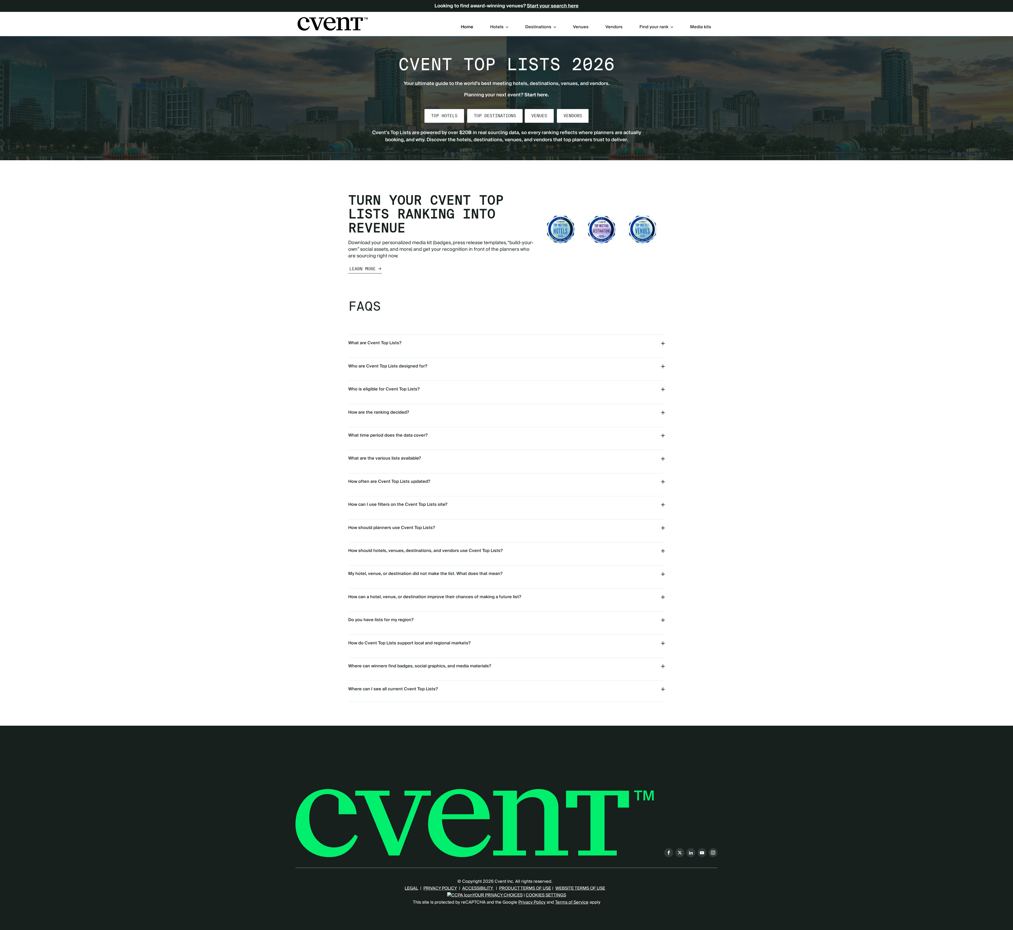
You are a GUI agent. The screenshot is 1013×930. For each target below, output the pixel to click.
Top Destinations (495, 115)
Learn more (362, 268)
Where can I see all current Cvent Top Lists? (393, 689)
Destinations (538, 27)
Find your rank (653, 27)
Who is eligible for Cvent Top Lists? (384, 389)
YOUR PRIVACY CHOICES (497, 895)
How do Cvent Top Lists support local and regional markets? (409, 643)
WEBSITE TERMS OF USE (580, 888)
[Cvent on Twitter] (679, 852)
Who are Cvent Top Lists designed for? (387, 366)
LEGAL (411, 888)
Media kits (700, 27)
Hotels (497, 27)
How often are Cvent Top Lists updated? (389, 481)
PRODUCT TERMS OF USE (525, 888)
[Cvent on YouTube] (701, 852)
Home (467, 27)
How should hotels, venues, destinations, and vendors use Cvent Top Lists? (425, 550)
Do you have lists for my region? (381, 620)
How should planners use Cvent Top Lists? (391, 527)
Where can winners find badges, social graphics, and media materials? (419, 666)
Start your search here (553, 6)
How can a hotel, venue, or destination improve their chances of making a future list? (434, 597)
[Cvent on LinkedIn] (690, 852)
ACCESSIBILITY (478, 888)
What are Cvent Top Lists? (375, 343)
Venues (581, 27)
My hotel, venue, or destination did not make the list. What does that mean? (425, 573)
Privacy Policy (532, 902)
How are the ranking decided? (378, 412)
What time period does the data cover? (388, 435)
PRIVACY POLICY (440, 888)
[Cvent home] (333, 24)
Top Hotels (444, 115)
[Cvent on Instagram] (713, 852)
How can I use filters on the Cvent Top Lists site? (397, 504)
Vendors (614, 27)
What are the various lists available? (384, 458)
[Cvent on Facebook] (668, 852)
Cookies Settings (546, 895)
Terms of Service (572, 902)
